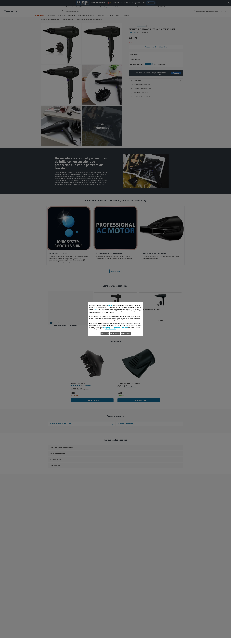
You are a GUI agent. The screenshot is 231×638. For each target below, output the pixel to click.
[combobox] (72, 318)
